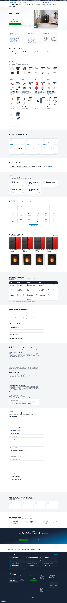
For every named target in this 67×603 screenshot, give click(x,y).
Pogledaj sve (55, 235)
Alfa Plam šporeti (13, 547)
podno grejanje (45, 39)
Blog (40, 592)
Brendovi (44, 4)
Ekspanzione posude (13, 168)
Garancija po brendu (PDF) (14, 582)
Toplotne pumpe (38, 4)
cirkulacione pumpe (53, 40)
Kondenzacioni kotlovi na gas (44, 547)
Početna (11, 6)
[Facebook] (53, 587)
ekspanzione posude (46, 41)
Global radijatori (37, 547)
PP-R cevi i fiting (32, 575)
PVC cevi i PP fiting (32, 578)
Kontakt (55, 4)
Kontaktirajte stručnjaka (24, 539)
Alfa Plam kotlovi (7, 547)
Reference (41, 589)
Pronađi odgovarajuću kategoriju (15, 23)
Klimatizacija (31, 4)
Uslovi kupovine (42, 578)
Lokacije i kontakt (42, 576)
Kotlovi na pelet (19, 166)
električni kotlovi (46, 38)
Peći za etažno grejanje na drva (9, 549)
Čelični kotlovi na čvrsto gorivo (26, 549)
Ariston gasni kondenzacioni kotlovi (21, 547)
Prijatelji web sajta (42, 591)
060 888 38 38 (45, 2)
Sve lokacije (55, 554)
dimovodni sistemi (53, 41)
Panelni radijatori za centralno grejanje (36, 549)
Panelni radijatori (32, 166)
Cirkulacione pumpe (51, 166)
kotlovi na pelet (53, 37)
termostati (45, 40)
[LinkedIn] (55, 587)
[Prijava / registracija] (55, 2)
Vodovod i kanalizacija (19, 4)
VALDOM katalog (13, 580)
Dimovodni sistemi (21, 168)
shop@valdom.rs (52, 578)
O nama (41, 575)
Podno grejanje (39, 166)
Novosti (41, 587)
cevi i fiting (52, 39)
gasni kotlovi (45, 37)
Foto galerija (41, 588)
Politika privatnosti (42, 580)
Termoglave (45, 166)
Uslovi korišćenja (42, 579)
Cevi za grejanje (29, 403)
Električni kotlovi (25, 166)
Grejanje (12, 4)
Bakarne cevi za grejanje (30, 547)
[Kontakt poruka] (57, 587)
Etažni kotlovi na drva (52, 547)
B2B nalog (49, 2)
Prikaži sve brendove (33, 225)
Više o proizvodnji (32, 580)
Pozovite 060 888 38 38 (43, 539)
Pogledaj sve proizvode (26, 23)
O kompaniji (49, 4)
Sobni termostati (28, 168)
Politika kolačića (42, 581)
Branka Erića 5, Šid (52, 575)
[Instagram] (52, 587)
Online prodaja (41, 577)
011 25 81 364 (52, 577)
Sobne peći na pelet (59, 547)
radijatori (52, 38)
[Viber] (50, 587)
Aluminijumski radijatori (17, 549)
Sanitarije (26, 4)
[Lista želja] (53, 2)
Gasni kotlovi (12, 166)
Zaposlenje (41, 590)
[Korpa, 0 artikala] (57, 2)
